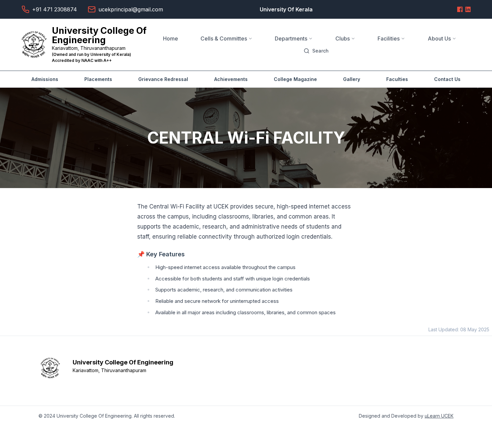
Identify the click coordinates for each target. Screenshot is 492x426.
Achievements (231, 79)
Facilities (389, 38)
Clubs (342, 38)
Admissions (44, 79)
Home (170, 38)
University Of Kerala (286, 9)
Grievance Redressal (163, 79)
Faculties (397, 79)
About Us (439, 38)
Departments (291, 38)
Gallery (351, 79)
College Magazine (295, 79)
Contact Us (447, 79)
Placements (98, 79)
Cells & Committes (223, 38)
